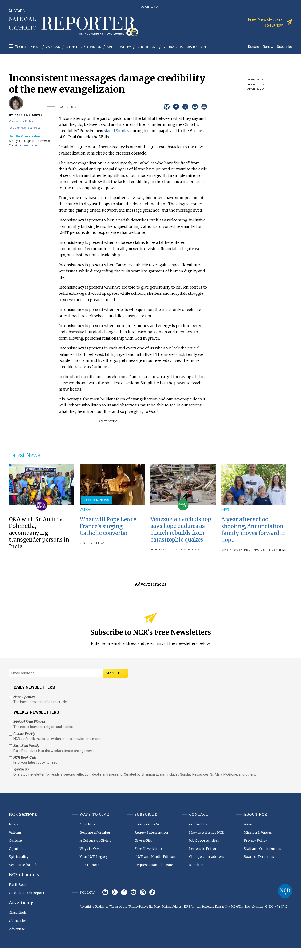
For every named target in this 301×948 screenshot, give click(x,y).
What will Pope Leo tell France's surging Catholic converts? (110, 526)
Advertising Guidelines (94, 906)
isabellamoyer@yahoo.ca (24, 127)
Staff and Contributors (262, 849)
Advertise (17, 929)
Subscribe (284, 47)
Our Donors (89, 865)
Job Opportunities (204, 840)
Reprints (196, 865)
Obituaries (18, 921)
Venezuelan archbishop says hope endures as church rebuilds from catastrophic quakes (180, 529)
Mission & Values (258, 832)
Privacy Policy (255, 840)
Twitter (115, 892)
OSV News (192, 549)
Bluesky (105, 892)
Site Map (154, 906)
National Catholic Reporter (285, 891)
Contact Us (198, 824)
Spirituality (119, 47)
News (35, 47)
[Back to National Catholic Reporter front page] (73, 26)
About (249, 824)
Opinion (94, 47)
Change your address (206, 857)
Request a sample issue (154, 865)
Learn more (30, 145)
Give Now (87, 824)
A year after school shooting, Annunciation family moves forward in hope (253, 529)
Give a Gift (143, 840)
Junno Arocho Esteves (167, 549)
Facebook (124, 892)
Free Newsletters (149, 849)
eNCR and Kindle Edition (155, 857)
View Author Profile (21, 121)
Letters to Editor (203, 849)
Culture (74, 47)
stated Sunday (116, 130)
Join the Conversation (24, 136)
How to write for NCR (206, 832)
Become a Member (95, 832)
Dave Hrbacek (231, 549)
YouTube (133, 892)
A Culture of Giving (96, 840)
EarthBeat (147, 47)
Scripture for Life (23, 865)
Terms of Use (118, 906)
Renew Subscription (151, 832)
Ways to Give (90, 849)
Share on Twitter (185, 107)
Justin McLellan (92, 543)
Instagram (143, 892)
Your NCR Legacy (94, 857)
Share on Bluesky (167, 107)
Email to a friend (195, 107)
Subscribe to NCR (149, 824)
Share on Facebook (176, 107)
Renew (268, 47)
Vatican (53, 47)
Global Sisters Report (184, 47)
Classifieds (18, 912)
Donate (253, 47)
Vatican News (96, 500)
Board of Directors (259, 857)
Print (204, 107)
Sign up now (273, 25)
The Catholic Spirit (257, 549)
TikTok (152, 892)
